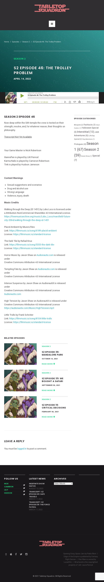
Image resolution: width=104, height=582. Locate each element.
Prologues (80, 144)
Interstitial (85, 131)
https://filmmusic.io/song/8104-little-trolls (30, 318)
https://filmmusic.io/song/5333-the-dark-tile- (32, 244)
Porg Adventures (88, 139)
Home (6, 42)
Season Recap (86, 156)
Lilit (6, 490)
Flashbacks (90, 125)
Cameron (8, 486)
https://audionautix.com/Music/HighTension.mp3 (29, 308)
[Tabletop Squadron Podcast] (51, 8)
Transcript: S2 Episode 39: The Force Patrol (39, 504)
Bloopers (78, 125)
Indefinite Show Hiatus (37, 484)
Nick (6, 483)
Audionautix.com (45, 255)
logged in (22, 448)
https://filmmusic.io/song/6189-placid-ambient (33, 230)
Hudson (8, 493)
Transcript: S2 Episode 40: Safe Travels (37, 494)
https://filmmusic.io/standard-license (32, 234)
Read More (47, 364)
